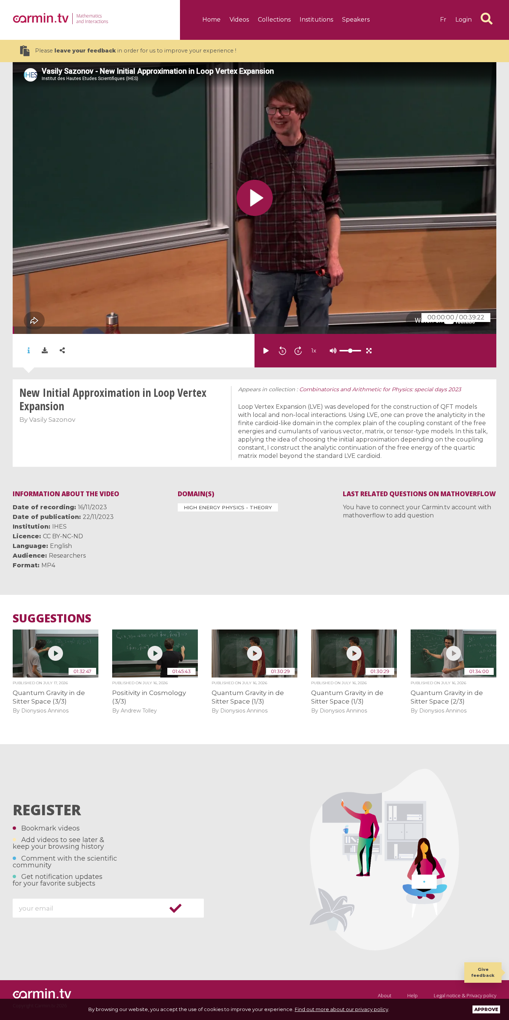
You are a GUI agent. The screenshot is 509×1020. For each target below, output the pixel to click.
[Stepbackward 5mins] (282, 350)
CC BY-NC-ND (63, 536)
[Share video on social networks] (62, 350)
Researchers (67, 555)
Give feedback (482, 972)
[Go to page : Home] (41, 18)
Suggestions (52, 618)
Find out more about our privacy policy (341, 1009)
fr (443, 19)
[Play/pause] (266, 350)
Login (463, 19)
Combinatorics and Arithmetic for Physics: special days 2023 (380, 389)
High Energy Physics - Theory (228, 507)
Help (412, 995)
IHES (59, 526)
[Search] (486, 18)
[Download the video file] (45, 351)
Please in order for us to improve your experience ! (135, 50)
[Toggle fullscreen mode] (368, 350)
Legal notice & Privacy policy (465, 995)
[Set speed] (331, 351)
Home (211, 19)
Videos (239, 19)
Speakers (356, 19)
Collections (274, 19)
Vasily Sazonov (52, 419)
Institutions (316, 19)
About (384, 995)
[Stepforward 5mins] (298, 350)
